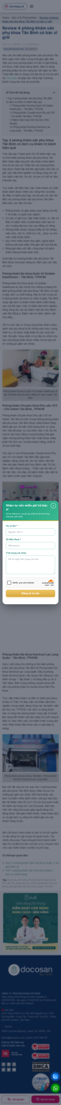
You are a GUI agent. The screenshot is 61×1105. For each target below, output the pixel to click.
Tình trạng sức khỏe (16, 552)
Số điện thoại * (13, 539)
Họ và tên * (11, 525)
